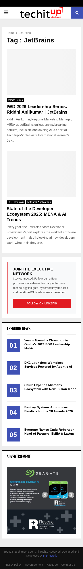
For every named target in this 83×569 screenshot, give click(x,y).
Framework (50, 555)
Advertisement (34, 564)
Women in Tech (15, 100)
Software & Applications (39, 202)
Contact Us (68, 564)
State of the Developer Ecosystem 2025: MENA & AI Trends (36, 214)
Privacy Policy (13, 564)
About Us (52, 564)
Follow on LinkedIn (42, 303)
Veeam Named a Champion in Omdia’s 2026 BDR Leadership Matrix (47, 344)
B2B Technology (16, 202)
